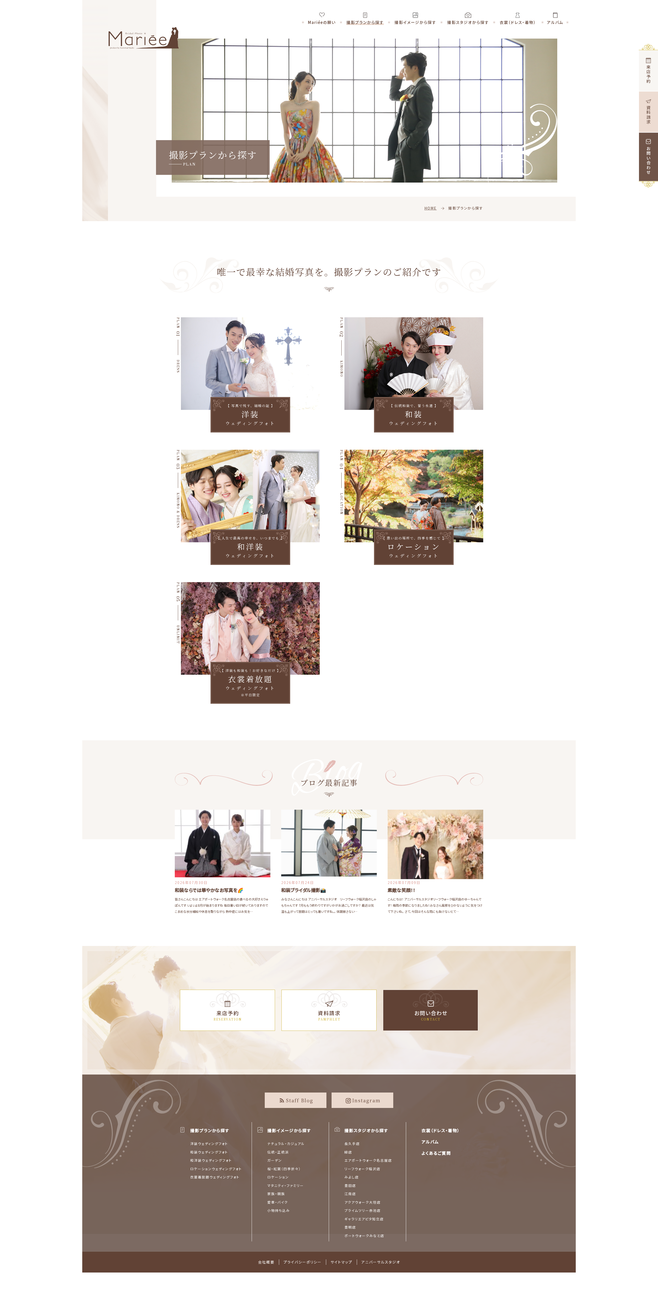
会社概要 (266, 1262)
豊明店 (350, 1227)
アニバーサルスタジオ (380, 1262)
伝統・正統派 (278, 1152)
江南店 (350, 1193)
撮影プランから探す (209, 1130)
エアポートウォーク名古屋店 (368, 1160)
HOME (430, 208)
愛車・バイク (277, 1202)
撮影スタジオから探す (366, 1130)
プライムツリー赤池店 (362, 1210)
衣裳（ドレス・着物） (441, 1130)
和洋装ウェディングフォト (211, 1160)
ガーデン (274, 1160)
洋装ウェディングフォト (209, 1143)
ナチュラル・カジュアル (286, 1143)
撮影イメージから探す (289, 1130)
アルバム (430, 1142)
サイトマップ (341, 1262)
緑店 (348, 1152)
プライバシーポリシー (303, 1262)
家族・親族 (276, 1193)
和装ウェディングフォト (209, 1152)
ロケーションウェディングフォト (216, 1168)
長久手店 (352, 1143)
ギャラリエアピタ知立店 (364, 1218)
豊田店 (350, 1185)
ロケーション (278, 1177)
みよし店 (351, 1177)
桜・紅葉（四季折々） (284, 1168)
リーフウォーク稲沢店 (362, 1168)
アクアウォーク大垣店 (362, 1202)
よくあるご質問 (436, 1153)
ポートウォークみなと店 (364, 1235)
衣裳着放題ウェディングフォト (215, 1177)
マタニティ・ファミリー (285, 1185)
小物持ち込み (278, 1210)
